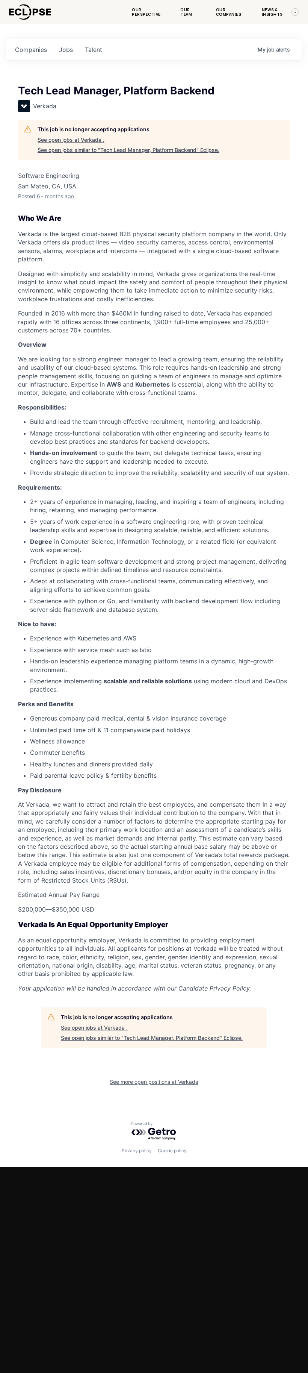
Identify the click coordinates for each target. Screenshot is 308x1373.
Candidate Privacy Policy (213, 988)
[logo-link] (30, 21)
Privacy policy (137, 1150)
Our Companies (229, 12)
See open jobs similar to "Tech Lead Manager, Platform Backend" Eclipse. (128, 150)
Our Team (186, 12)
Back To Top (271, 1360)
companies (31, 49)
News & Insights (272, 12)
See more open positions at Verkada (154, 1082)
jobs (66, 49)
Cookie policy (172, 1150)
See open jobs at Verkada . (71, 140)
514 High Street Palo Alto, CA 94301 (33, 1272)
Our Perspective (146, 12)
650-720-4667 (27, 1291)
